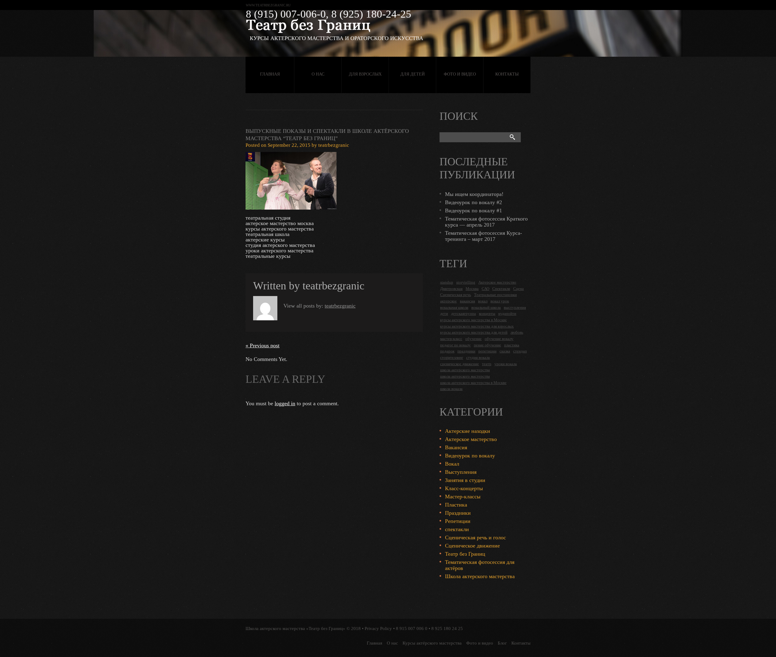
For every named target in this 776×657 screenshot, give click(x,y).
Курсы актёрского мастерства (432, 643)
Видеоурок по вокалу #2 (473, 202)
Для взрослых (365, 74)
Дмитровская (451, 288)
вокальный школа (486, 307)
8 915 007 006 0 (411, 628)
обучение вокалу (499, 338)
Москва (472, 288)
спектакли (457, 529)
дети (444, 313)
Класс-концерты (464, 488)
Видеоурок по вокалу (470, 456)
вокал (482, 301)
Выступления (461, 472)
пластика (511, 345)
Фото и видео (460, 74)
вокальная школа (454, 307)
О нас (318, 74)
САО (485, 288)
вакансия (467, 301)
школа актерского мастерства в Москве (473, 382)
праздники (466, 351)
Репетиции (457, 521)
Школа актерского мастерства (480, 576)
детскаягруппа (463, 313)
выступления (515, 307)
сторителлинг (451, 357)
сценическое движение (459, 364)
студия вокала (478, 357)
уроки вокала (505, 364)
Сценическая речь (455, 294)
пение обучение (487, 345)
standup (446, 282)
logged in (285, 403)
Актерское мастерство (497, 282)
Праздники (458, 513)
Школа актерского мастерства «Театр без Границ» (295, 628)
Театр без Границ (465, 554)
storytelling (465, 282)
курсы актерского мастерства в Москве (473, 320)
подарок (447, 351)
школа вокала (451, 388)
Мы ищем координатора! (474, 194)
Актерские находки (467, 431)
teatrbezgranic (333, 145)
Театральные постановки (495, 294)
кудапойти (507, 313)
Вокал (452, 464)
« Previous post (262, 345)
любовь (516, 332)
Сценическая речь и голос (475, 537)
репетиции (487, 351)
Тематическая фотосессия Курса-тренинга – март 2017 (483, 236)
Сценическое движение (472, 546)
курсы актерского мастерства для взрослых (477, 326)
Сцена (518, 288)
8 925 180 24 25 (447, 628)
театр (486, 364)
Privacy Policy (378, 628)
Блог (502, 643)
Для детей (412, 74)
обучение (473, 338)
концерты (487, 313)
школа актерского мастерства (465, 370)
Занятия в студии (465, 480)
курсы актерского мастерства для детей (473, 332)
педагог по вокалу (455, 345)
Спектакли (501, 288)
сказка (505, 351)
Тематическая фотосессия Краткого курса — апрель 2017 (486, 222)
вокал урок (499, 301)
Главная (270, 74)
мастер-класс (451, 338)
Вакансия (456, 447)
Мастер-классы (462, 497)
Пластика (456, 505)
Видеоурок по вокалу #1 (473, 210)
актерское (448, 301)
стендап (520, 351)
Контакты (507, 74)
